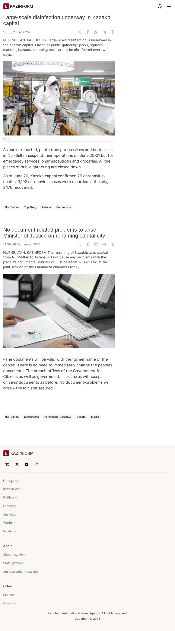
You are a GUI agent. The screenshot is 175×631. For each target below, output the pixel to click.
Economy (9, 506)
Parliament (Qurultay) (57, 416)
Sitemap (9, 594)
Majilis (95, 416)
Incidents (9, 531)
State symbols (13, 563)
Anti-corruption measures (20, 571)
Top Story (30, 207)
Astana (46, 207)
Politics (8, 497)
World (7, 523)
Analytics (9, 514)
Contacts (9, 603)
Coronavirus (63, 207)
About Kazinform (14, 554)
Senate (81, 416)
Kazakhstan (31, 416)
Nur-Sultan (12, 207)
